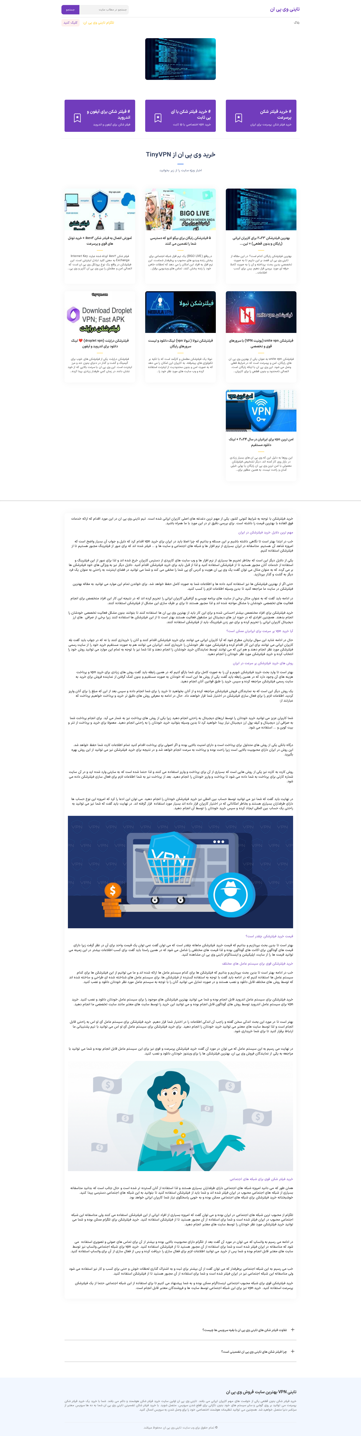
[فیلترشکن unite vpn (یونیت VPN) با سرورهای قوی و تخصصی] (261, 314)
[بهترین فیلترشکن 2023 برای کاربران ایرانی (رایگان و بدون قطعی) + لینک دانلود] (261, 212)
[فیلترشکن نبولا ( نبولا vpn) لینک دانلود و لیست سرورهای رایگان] (180, 314)
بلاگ (297, 22)
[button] (180, 1329)
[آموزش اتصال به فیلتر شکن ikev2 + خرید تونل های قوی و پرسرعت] (100, 212)
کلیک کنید (71, 22)
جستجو (70, 10)
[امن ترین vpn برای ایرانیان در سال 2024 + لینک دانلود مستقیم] (261, 413)
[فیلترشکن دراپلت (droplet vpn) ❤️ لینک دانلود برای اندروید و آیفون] (100, 314)
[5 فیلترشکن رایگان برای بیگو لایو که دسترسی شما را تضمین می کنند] (180, 212)
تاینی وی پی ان (285, 9)
